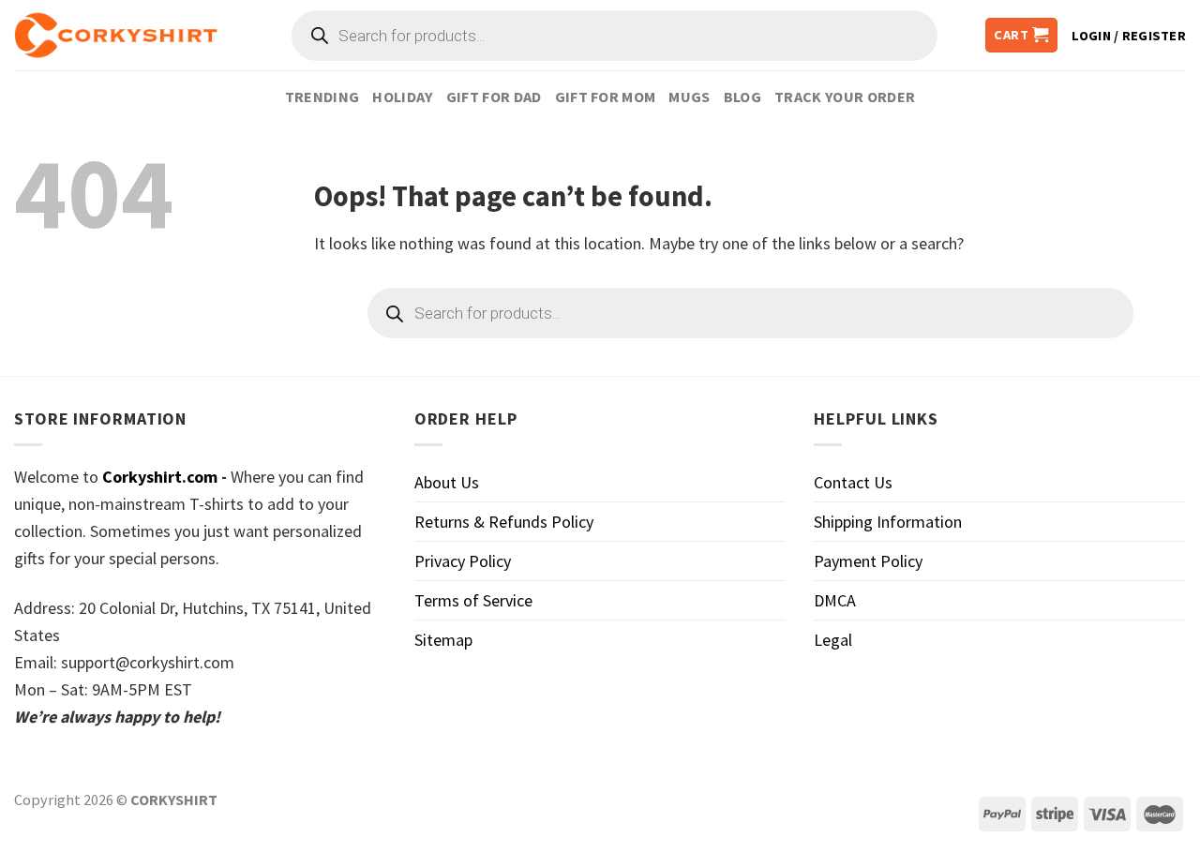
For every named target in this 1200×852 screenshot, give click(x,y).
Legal (833, 639)
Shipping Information (888, 521)
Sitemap (443, 639)
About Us (446, 482)
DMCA (835, 600)
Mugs (689, 96)
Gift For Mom (605, 96)
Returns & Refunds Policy (503, 521)
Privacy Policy (462, 561)
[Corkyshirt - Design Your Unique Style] (116, 35)
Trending (322, 96)
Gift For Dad (494, 96)
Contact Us (853, 482)
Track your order (844, 96)
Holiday (402, 96)
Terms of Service (473, 600)
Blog (742, 96)
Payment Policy (868, 561)
